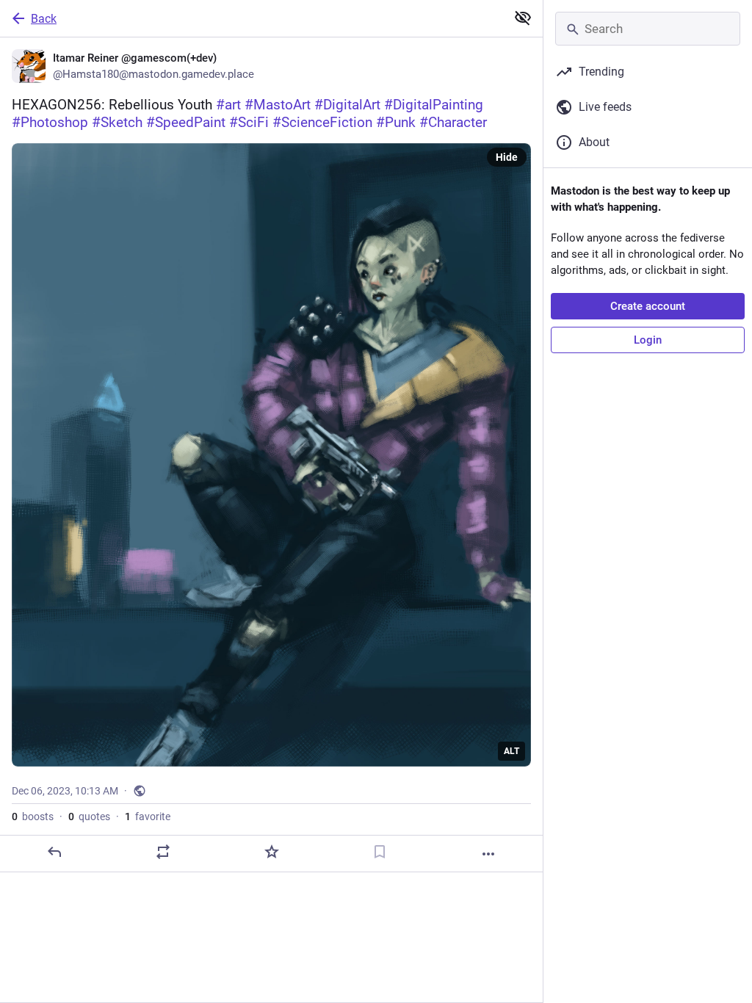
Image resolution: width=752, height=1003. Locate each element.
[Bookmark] (379, 852)
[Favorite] (272, 852)
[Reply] (54, 852)
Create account (647, 306)
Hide (507, 157)
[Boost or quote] (163, 852)
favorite (147, 816)
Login (648, 340)
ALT (511, 751)
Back (44, 19)
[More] (488, 854)
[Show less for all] (523, 17)
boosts (33, 816)
